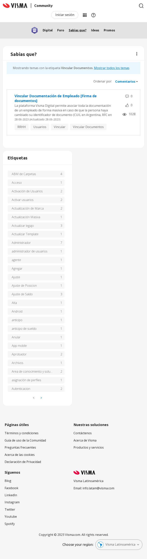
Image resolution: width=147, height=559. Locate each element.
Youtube (11, 516)
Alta (14, 303)
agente (16, 260)
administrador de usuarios (29, 251)
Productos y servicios (89, 447)
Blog (8, 481)
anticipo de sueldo (24, 328)
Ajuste (16, 277)
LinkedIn (11, 495)
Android (17, 311)
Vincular (59, 127)
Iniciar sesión (64, 15)
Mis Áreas (84, 15)
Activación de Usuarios (27, 191)
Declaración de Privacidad (23, 462)
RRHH (21, 127)
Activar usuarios (22, 200)
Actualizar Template (25, 234)
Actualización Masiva (26, 217)
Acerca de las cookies (20, 455)
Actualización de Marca (28, 208)
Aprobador (19, 354)
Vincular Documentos (88, 127)
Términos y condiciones (21, 433)
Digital (48, 30)
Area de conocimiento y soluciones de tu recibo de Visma (38, 371)
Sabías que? (78, 30)
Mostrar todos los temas (111, 68)
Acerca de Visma (85, 440)
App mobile (19, 346)
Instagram (12, 502)
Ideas (95, 30)
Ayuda (93, 15)
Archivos (17, 363)
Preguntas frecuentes (20, 447)
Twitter (10, 509)
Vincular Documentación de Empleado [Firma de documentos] (56, 98)
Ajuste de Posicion (24, 285)
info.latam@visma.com (98, 488)
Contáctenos (83, 433)
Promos (109, 30)
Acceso (17, 182)
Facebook (11, 488)
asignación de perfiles (26, 380)
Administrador (21, 243)
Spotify (10, 524)
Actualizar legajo (23, 226)
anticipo (17, 320)
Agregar (17, 268)
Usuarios (39, 127)
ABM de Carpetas (24, 174)
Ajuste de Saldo (22, 294)
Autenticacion (21, 389)
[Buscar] (141, 6)
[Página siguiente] (41, 398)
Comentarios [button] (125, 81)
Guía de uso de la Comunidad (25, 440)
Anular (16, 337)
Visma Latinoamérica (120, 544)
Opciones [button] (136, 54)
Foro (60, 30)
